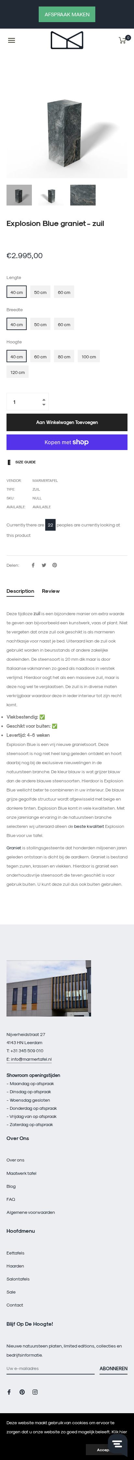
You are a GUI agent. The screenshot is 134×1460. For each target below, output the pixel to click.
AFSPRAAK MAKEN (67, 14)
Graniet (14, 847)
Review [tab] (51, 591)
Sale (11, 1291)
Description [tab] (20, 591)
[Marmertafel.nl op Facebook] (9, 1391)
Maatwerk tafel (21, 1173)
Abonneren (113, 1368)
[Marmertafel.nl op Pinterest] (22, 1391)
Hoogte (14, 341)
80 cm (64, 356)
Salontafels (18, 1278)
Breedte (15, 309)
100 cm (89, 356)
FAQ (11, 1199)
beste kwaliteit (89, 826)
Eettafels (15, 1252)
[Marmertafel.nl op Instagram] (35, 1391)
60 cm (64, 292)
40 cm (16, 292)
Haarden (15, 1265)
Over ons (15, 1159)
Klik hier (119, 1431)
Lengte (14, 277)
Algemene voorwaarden (31, 1212)
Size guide (25, 461)
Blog (11, 1186)
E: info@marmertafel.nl (29, 1059)
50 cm (40, 292)
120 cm (17, 372)
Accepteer (106, 1449)
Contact (15, 1304)
